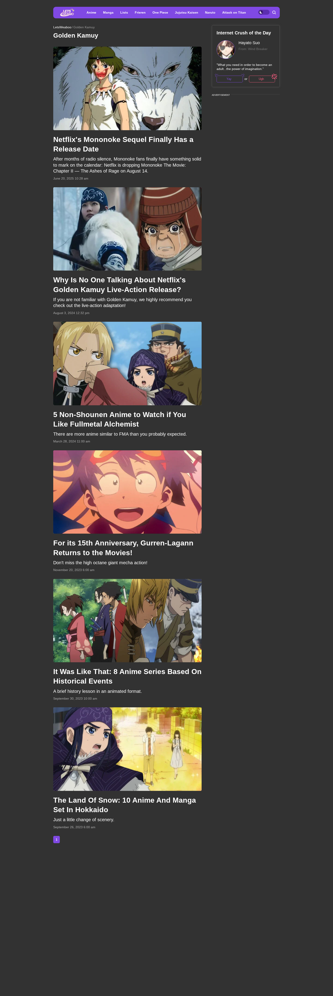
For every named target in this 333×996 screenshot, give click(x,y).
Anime (91, 12)
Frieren (140, 12)
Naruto (210, 12)
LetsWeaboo (62, 27)
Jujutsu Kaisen (186, 12)
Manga (108, 12)
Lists (124, 12)
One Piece (160, 12)
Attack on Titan (234, 12)
